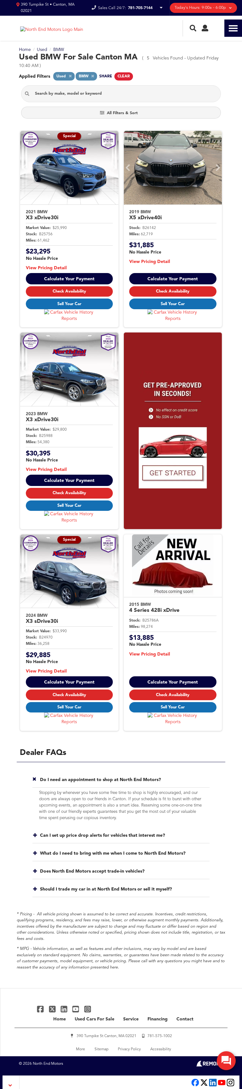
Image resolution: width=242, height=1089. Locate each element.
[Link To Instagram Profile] (88, 1009)
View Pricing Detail (46, 268)
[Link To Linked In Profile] (65, 1009)
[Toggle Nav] (233, 28)
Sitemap (101, 1049)
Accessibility (160, 1049)
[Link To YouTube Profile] (76, 1009)
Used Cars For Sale (94, 1019)
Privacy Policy (129, 1049)
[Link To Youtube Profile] (222, 1085)
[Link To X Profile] (53, 1009)
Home (59, 1019)
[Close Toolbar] (11, 1082)
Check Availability (69, 291)
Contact (184, 1019)
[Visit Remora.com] (209, 1065)
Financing (157, 1019)
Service (131, 1019)
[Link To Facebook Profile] (41, 1009)
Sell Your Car (69, 304)
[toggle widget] (226, 1060)
